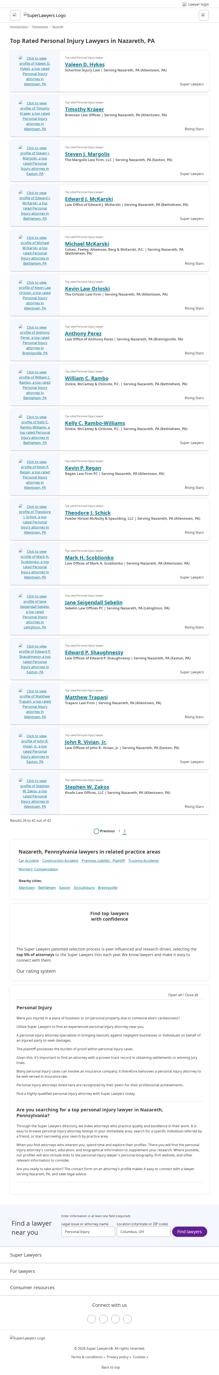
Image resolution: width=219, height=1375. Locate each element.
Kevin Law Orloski (87, 288)
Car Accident (29, 860)
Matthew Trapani (86, 697)
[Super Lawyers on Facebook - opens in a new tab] (91, 1319)
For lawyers (22, 1271)
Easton (64, 887)
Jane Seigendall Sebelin (94, 602)
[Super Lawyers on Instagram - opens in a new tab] (103, 1319)
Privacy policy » (119, 1357)
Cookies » (140, 1357)
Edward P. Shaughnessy (94, 652)
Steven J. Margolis (87, 154)
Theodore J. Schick (88, 512)
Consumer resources (32, 1287)
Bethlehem (47, 887)
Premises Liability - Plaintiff (103, 860)
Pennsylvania (40, 27)
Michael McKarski (87, 243)
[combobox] (88, 1232)
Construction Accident (60, 860)
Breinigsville (107, 887)
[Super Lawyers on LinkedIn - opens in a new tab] (127, 1319)
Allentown (27, 887)
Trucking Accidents (143, 860)
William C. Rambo (87, 378)
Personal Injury (19, 27)
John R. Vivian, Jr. (86, 742)
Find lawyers (189, 1231)
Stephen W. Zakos (87, 786)
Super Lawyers (25, 1255)
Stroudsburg (84, 887)
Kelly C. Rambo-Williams (95, 423)
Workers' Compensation (38, 869)
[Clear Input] (109, 1231)
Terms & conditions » (88, 1357)
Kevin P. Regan (83, 467)
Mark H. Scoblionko (89, 557)
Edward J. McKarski (89, 198)
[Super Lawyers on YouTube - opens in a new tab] (115, 1319)
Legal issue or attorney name (84, 1224)
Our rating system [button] (36, 971)
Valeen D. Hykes (85, 64)
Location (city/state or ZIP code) (142, 1224)
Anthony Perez (83, 333)
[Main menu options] (15, 15)
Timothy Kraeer (84, 109)
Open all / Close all (183, 995)
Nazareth (57, 27)
